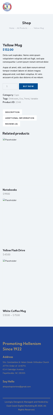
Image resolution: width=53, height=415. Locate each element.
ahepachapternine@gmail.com (17, 386)
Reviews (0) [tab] (11, 124)
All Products (22, 28)
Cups (16, 95)
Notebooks (10, 189)
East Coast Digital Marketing (21, 406)
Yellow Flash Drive (14, 250)
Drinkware (13, 98)
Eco (21, 98)
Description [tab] (12, 112)
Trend (26, 98)
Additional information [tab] (19, 118)
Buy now (28, 86)
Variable (34, 98)
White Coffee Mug (14, 311)
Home (11, 28)
